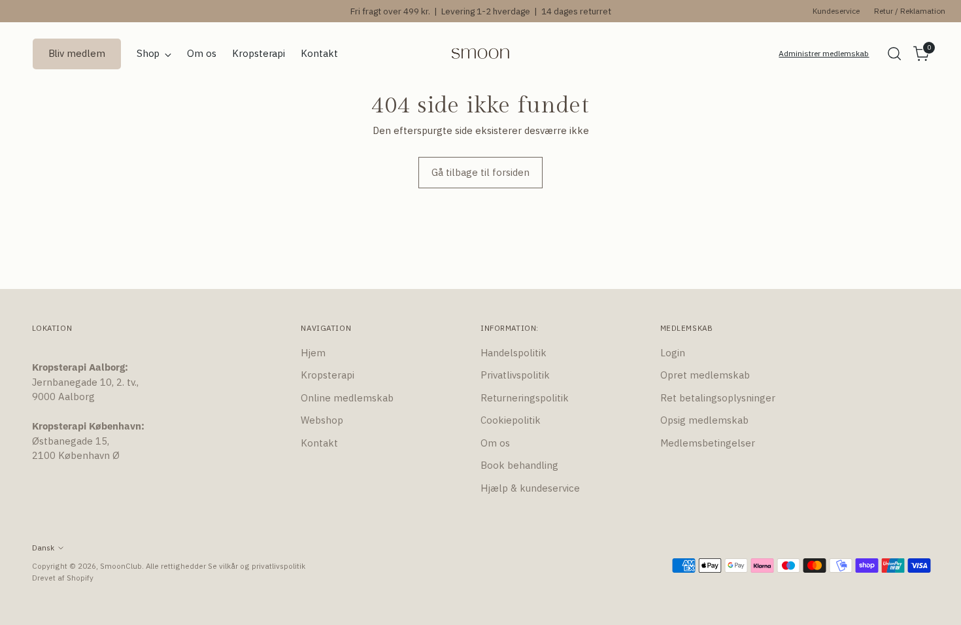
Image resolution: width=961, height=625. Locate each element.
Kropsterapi (327, 375)
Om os (495, 443)
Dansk (43, 547)
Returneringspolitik (524, 398)
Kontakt (319, 443)
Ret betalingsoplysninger (717, 398)
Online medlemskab (347, 398)
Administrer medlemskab (824, 53)
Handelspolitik (513, 352)
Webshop (322, 420)
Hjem (313, 352)
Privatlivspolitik (515, 375)
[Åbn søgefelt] (894, 54)
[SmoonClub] (480, 54)
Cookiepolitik (510, 420)
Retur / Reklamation (909, 11)
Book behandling (519, 465)
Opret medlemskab (705, 375)
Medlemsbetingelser (707, 443)
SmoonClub (121, 566)
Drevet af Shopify (62, 578)
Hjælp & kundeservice (530, 488)
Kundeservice (836, 11)
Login (672, 352)
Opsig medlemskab (704, 420)
